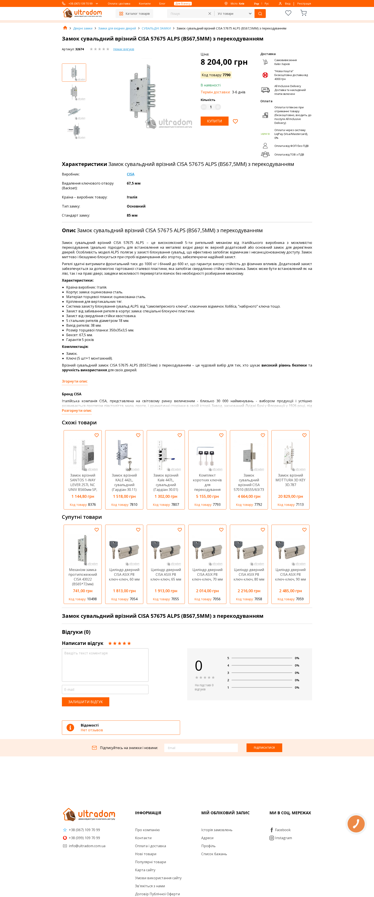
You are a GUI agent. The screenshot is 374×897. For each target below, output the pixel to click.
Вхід (287, 3)
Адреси (207, 837)
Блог (162, 3)
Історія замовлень (216, 829)
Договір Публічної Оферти (157, 894)
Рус (267, 3)
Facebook (283, 829)
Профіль (208, 845)
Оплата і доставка (119, 3)
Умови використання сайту (158, 878)
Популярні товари (150, 862)
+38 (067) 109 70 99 (80, 3)
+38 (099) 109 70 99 (84, 837)
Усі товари (225, 13)
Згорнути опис (74, 381)
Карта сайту (145, 870)
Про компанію (147, 829)
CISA (130, 174)
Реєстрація (304, 3)
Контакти (145, 3)
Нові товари (145, 854)
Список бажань (214, 854)
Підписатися (264, 747)
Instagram (283, 837)
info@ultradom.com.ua (86, 845)
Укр (256, 3)
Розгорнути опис (77, 410)
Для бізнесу (182, 3)
